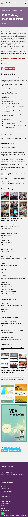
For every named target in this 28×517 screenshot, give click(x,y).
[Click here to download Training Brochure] (8, 70)
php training (4, 450)
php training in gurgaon (14, 450)
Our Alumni (3, 508)
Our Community (4, 506)
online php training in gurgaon (12, 447)
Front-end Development (6, 491)
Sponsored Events (5, 510)
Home (3, 10)
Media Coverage (5, 503)
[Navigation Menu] (25, 3)
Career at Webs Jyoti (6, 501)
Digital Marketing (5, 488)
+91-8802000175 (9, 472)
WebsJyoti (23, 515)
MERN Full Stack (4, 490)
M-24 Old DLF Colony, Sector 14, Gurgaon (15, 474)
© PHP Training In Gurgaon (8, 515)
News (7, 10)
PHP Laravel (3, 486)
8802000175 (20, 55)
